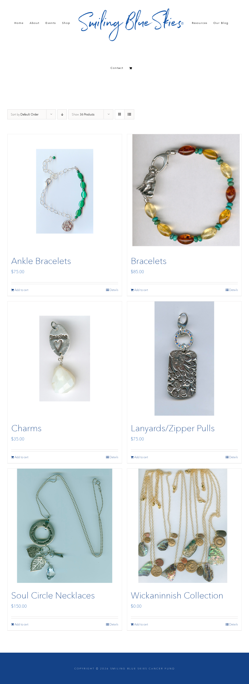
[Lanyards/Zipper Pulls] (184, 358)
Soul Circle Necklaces (53, 595)
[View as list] (129, 114)
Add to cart (21, 290)
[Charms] (65, 358)
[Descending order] (62, 114)
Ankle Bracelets (41, 260)
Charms (26, 428)
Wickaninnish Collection (177, 595)
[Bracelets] (184, 191)
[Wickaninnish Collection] (184, 526)
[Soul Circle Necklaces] (65, 526)
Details (113, 290)
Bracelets (149, 260)
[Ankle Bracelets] (65, 191)
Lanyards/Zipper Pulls (173, 428)
